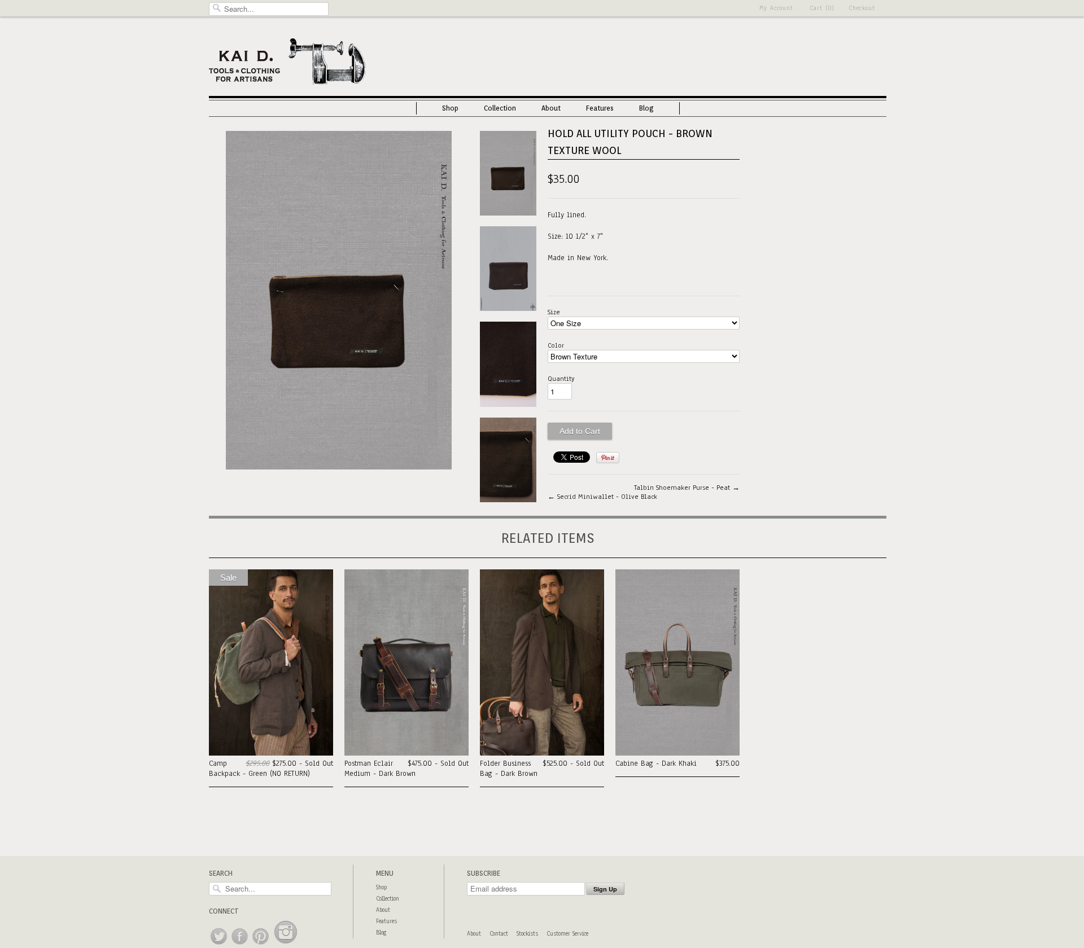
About (551, 108)
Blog (646, 108)
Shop (450, 108)
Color (556, 345)
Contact (498, 933)
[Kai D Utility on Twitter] (219, 944)
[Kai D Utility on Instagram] (286, 944)
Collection (500, 108)
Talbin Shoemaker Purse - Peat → (687, 487)
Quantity (561, 378)
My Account (776, 8)
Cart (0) (822, 8)
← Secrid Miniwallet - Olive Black (602, 496)
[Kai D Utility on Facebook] (240, 944)
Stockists (527, 933)
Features (600, 108)
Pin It (607, 457)
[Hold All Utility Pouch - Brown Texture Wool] (339, 467)
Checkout (862, 8)
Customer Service (567, 933)
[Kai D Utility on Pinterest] (261, 944)
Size (554, 312)
